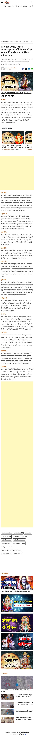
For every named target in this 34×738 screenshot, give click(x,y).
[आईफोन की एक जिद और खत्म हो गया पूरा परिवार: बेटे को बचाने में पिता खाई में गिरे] (17, 685)
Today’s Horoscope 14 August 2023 (11, 550)
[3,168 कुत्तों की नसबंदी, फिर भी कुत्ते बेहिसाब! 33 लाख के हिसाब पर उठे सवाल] (7, 698)
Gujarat (19, 6)
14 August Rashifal (7, 533)
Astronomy (28, 533)
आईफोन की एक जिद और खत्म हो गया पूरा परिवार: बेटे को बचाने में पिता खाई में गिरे (17, 690)
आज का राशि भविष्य (6, 554)
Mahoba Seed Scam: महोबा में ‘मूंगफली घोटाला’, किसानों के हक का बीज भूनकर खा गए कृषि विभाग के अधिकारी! (24, 718)
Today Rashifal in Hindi (18, 543)
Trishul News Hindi (8, 6)
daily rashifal (16, 536)
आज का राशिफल (17, 554)
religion (7, 41)
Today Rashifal (6, 543)
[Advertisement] (17, 23)
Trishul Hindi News (24, 732)
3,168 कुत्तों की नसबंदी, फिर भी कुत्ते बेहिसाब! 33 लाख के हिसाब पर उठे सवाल (24, 696)
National (28, 6)
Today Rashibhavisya (19, 540)
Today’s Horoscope (7, 547)
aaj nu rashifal (18, 533)
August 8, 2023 (17, 150)
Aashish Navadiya (8, 150)
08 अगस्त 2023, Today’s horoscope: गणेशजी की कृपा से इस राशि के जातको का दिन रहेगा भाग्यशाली (12, 146)
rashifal (25, 536)
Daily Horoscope (6, 536)
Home (2, 41)
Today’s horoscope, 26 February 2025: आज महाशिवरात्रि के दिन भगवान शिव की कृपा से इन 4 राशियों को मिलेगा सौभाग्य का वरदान (17, 591)
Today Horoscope (6, 540)
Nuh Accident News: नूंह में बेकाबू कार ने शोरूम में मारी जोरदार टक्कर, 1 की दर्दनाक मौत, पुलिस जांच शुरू (24, 711)
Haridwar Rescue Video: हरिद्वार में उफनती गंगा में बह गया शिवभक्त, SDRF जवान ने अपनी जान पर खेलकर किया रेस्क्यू (24, 703)
